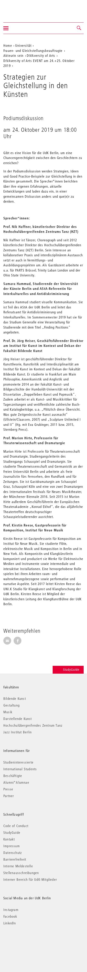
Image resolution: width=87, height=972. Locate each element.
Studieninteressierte (18, 762)
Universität (23, 45)
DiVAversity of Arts (41, 55)
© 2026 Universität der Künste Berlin (26, 942)
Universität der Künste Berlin (20, 8)
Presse (8, 789)
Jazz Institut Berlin (17, 732)
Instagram (11, 909)
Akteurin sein (13, 55)
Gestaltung (11, 705)
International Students (20, 769)
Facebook (10, 916)
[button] (79, 28)
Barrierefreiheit (14, 859)
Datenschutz (12, 852)
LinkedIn (9, 923)
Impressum (11, 846)
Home (7, 45)
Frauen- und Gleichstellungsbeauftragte (33, 50)
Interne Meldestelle (18, 866)
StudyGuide (71, 670)
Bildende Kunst (14, 698)
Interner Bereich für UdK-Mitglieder (30, 879)
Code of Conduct (15, 825)
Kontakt (9, 839)
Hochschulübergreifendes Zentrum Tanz (32, 725)
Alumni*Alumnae (16, 782)
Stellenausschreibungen (21, 872)
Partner (8, 796)
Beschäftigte (12, 775)
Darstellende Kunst (17, 718)
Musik (7, 712)
